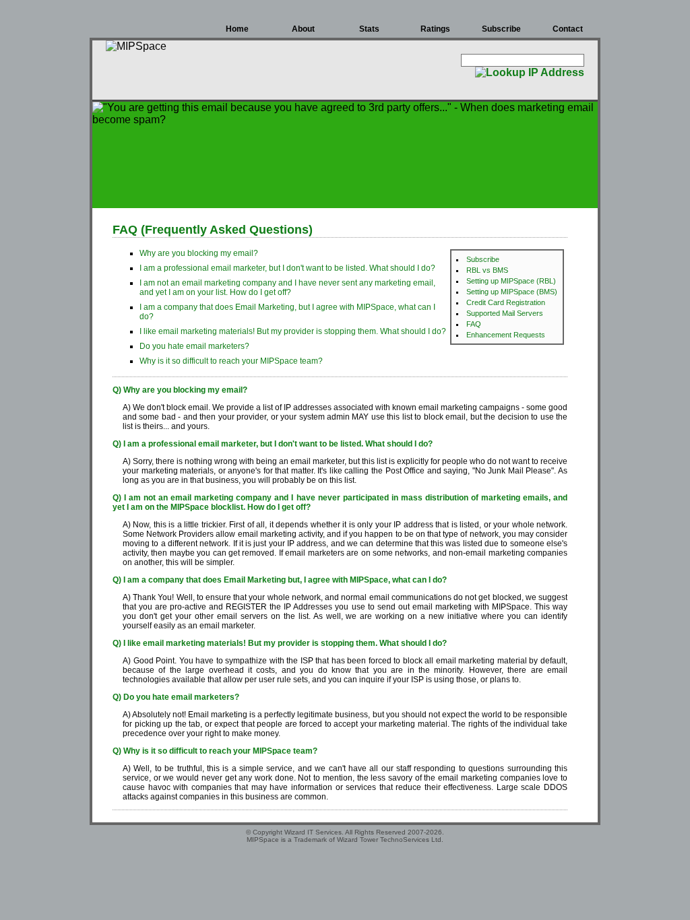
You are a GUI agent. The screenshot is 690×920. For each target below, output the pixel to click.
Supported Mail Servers (504, 313)
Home (237, 29)
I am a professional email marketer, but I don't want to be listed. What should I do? (287, 268)
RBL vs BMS (487, 270)
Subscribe (501, 29)
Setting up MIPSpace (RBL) (511, 281)
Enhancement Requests (505, 335)
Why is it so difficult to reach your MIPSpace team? (231, 361)
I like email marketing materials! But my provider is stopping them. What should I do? (292, 331)
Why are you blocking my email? (198, 253)
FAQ (473, 324)
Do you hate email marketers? (194, 346)
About (303, 29)
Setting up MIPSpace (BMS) (511, 292)
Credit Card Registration (505, 302)
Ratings (435, 29)
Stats (369, 29)
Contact (568, 29)
